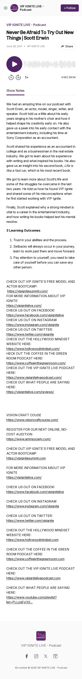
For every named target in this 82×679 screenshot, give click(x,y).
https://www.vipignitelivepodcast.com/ (34, 377)
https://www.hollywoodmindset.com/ (33, 349)
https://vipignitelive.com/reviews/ (30, 392)
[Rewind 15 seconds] (11, 77)
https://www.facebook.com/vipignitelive (35, 315)
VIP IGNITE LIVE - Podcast (32, 8)
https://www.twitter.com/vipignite (30, 334)
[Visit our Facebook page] (27, 656)
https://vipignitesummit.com (26, 458)
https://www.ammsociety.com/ (28, 439)
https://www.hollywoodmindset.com (32, 540)
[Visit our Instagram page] (36, 656)
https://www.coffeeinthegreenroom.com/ (36, 363)
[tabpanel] (41, 355)
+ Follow (70, 8)
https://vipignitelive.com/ (24, 306)
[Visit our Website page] (55, 656)
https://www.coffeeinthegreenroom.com (35, 559)
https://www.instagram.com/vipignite (32, 325)
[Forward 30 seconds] (18, 77)
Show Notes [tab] (15, 91)
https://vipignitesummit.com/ (27, 291)
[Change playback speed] (27, 77)
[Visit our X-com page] (46, 656)
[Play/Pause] (14, 64)
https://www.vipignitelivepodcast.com (33, 578)
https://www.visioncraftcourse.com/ (32, 420)
